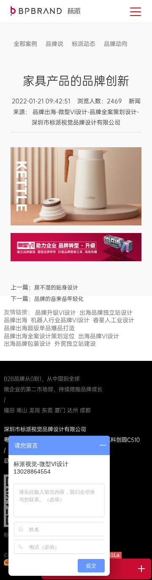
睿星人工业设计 (113, 320)
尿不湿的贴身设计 (56, 287)
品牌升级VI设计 (55, 312)
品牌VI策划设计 (45, 11)
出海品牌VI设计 (98, 336)
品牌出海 (15, 320)
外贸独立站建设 (75, 343)
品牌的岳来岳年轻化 (59, 298)
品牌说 (54, 44)
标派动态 (83, 44)
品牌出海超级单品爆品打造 (39, 328)
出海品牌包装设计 (27, 343)
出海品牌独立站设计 (106, 312)
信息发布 (25, 56)
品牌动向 (116, 44)
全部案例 (25, 44)
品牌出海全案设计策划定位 (39, 336)
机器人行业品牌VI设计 (60, 320)
